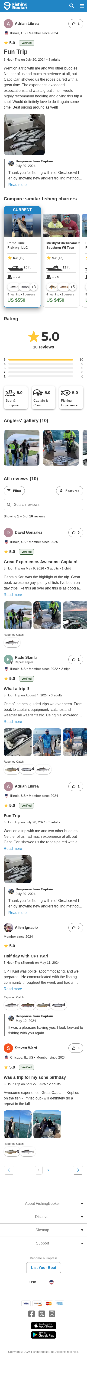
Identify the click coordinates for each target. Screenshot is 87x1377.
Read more (17, 185)
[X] (42, 1314)
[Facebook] (31, 1314)
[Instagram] (52, 1314)
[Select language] (51, 1282)
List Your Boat (43, 1268)
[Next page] (78, 1170)
